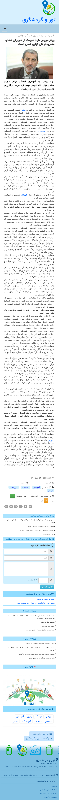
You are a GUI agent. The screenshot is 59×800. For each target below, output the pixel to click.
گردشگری (26, 721)
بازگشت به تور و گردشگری (38, 738)
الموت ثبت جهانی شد (48, 626)
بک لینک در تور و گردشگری (48, 789)
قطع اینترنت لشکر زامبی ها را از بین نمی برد (40, 630)
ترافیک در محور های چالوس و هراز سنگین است (39, 643)
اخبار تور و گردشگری (40, 734)
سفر (24, 110)
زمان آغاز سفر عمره (48, 534)
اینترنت (25, 487)
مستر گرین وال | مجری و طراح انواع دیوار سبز (36, 603)
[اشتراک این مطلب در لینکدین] (11, 506)
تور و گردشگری (38, 20)
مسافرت (41, 131)
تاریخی (49, 716)
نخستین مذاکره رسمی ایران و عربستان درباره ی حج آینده (36, 654)
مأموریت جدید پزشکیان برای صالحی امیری (41, 526)
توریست (13, 487)
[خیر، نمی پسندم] (46, 500)
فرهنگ (24, 195)
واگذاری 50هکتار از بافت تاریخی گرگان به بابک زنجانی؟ (37, 530)
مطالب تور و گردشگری (50, 797)
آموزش (51, 440)
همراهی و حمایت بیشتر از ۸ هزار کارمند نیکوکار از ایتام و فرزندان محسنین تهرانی (30, 521)
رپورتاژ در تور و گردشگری (48, 793)
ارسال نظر (46, 587)
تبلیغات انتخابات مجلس (45, 599)
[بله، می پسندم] (12, 496)
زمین (50, 490)
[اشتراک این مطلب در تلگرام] (30, 506)
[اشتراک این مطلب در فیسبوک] (25, 506)
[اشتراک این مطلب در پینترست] (16, 506)
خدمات (38, 721)
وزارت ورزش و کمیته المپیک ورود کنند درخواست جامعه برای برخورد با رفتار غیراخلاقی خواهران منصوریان (30, 617)
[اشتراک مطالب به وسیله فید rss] (6, 506)
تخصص (48, 721)
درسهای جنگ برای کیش (47, 622)
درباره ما (54, 786)
